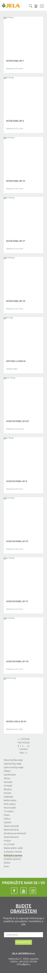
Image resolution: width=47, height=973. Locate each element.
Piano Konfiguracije (13, 760)
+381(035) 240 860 (27, 961)
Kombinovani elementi (15, 833)
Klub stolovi (10, 804)
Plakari (7, 771)
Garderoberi (10, 774)
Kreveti (7, 793)
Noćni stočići (10, 807)
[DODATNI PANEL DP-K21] (23, 378)
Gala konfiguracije (12, 763)
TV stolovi (9, 811)
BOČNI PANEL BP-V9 (15, 301)
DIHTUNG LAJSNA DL (16, 361)
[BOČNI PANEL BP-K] (23, 78)
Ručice (7, 862)
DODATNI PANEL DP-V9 (17, 661)
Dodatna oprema (12, 859)
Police (7, 815)
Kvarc (6, 866)
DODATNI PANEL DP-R (16, 481)
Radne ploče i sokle (13, 848)
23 (28, 746)
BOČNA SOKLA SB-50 (16, 721)
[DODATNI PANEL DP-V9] (23, 618)
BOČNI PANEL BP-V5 (15, 181)
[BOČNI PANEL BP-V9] (23, 258)
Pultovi (7, 840)
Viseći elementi (11, 837)
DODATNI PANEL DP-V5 (17, 541)
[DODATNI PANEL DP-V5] (23, 498)
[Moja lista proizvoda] (35, 6)
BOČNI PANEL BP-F (15, 61)
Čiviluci (7, 818)
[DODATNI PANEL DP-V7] (23, 558)
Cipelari (7, 822)
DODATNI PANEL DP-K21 (17, 421)
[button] (30, 6)
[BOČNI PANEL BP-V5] (23, 138)
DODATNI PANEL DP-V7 (17, 601)
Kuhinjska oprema (13, 855)
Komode (8, 782)
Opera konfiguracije (13, 767)
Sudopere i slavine (13, 851)
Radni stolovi (10, 800)
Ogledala (8, 796)
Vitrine (7, 778)
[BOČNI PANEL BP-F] (23, 18)
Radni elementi (11, 829)
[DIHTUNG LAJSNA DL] (23, 318)
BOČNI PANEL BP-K (15, 121)
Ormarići (8, 785)
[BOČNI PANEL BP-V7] (23, 198)
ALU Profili (9, 844)
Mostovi (8, 789)
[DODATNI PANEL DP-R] (23, 438)
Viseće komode (11, 826)
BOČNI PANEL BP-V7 (15, 241)
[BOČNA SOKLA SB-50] (23, 678)
